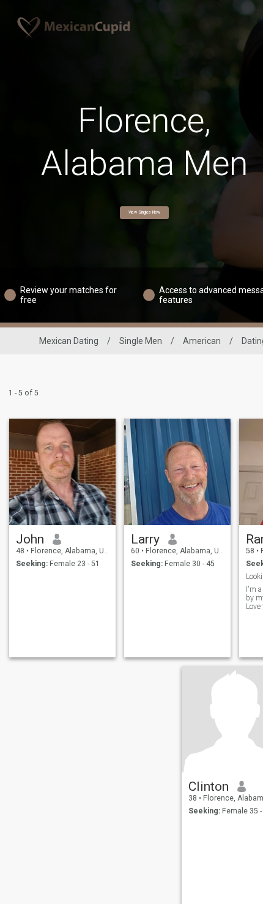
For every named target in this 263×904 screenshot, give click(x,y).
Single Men (140, 341)
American (202, 341)
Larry (145, 539)
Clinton (208, 786)
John (30, 539)
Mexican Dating (68, 341)
